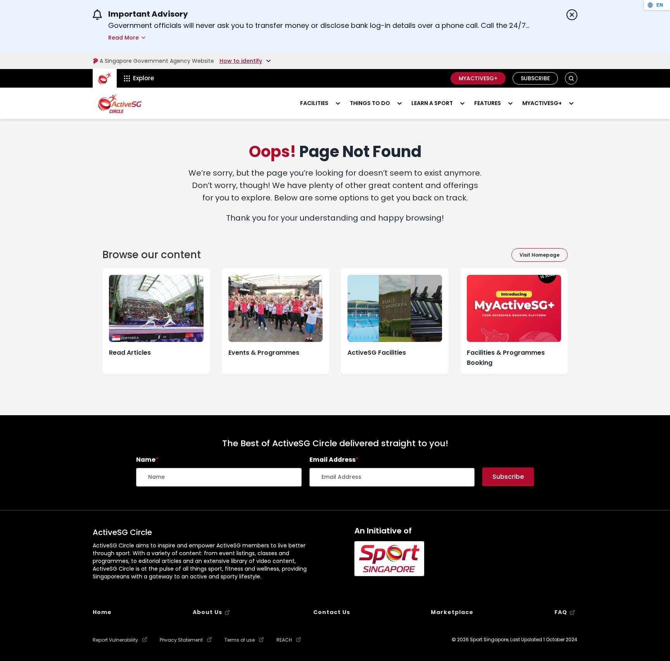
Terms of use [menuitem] (239, 640)
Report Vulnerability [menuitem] (115, 640)
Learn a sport (432, 103)
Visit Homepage (539, 255)
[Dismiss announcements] (571, 14)
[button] (571, 78)
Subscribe (535, 78)
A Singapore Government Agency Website (157, 60)
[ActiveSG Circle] (120, 103)
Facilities (314, 103)
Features (487, 103)
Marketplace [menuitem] (452, 612)
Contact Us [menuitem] (331, 612)
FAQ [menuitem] (560, 612)
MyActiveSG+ (478, 78)
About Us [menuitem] (207, 612)
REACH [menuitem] (284, 640)
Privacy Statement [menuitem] (181, 640)
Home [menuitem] (102, 612)
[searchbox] (219, 477)
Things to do (370, 103)
